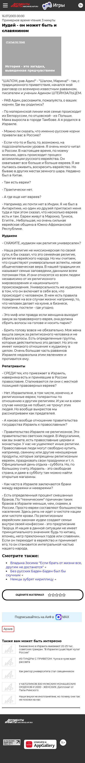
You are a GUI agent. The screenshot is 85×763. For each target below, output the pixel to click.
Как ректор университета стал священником (46, 671)
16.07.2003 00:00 (13, 16)
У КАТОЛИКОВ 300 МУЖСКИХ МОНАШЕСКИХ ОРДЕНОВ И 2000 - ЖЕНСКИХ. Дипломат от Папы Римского (47, 687)
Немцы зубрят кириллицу (32, 579)
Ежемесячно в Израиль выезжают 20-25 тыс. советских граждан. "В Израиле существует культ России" (49, 649)
